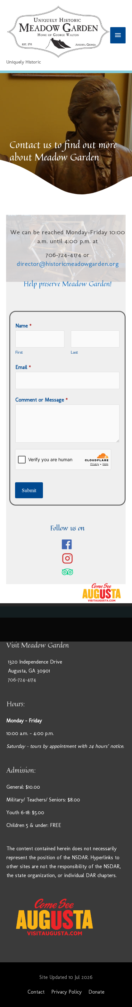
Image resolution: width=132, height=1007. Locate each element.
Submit (29, 490)
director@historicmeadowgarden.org (68, 263)
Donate (96, 992)
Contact (36, 992)
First (19, 352)
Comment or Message (41, 400)
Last (74, 352)
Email (23, 367)
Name (23, 326)
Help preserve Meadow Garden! (67, 283)
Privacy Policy (66, 992)
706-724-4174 (22, 680)
